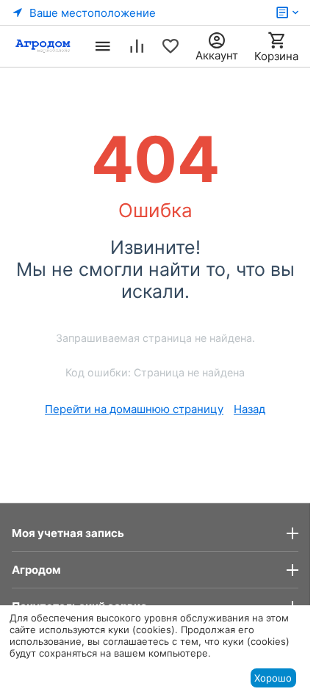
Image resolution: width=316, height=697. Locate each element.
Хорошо (273, 678)
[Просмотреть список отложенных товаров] (170, 46)
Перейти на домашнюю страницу (134, 409)
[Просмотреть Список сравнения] (136, 46)
